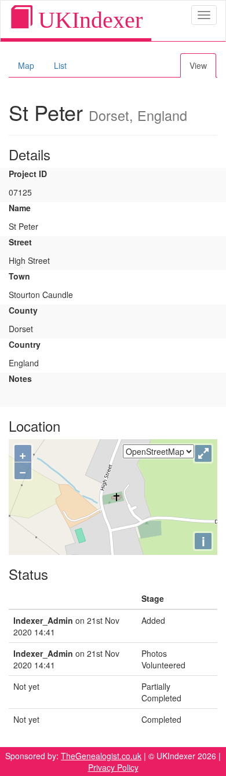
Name (20, 208)
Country (25, 344)
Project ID (28, 173)
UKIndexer (87, 20)
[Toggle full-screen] (203, 453)
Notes (20, 378)
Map (26, 65)
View (198, 65)
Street (20, 242)
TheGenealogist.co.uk (101, 756)
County (23, 310)
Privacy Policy (113, 767)
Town (19, 276)
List (60, 65)
